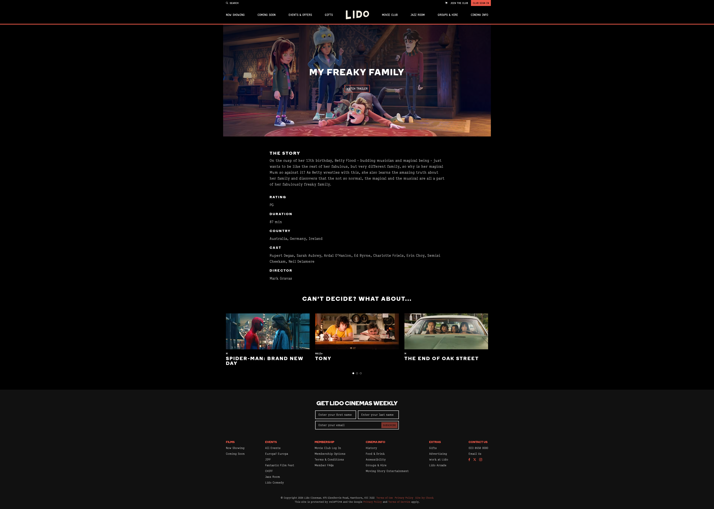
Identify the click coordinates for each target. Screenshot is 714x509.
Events (271, 442)
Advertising (438, 453)
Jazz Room (418, 14)
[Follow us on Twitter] (474, 460)
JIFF (268, 459)
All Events (273, 448)
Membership (324, 442)
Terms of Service (399, 501)
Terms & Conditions (329, 459)
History (371, 448)
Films (230, 442)
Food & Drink (375, 453)
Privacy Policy (404, 497)
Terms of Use (384, 497)
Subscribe (389, 425)
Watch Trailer (357, 88)
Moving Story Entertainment (387, 471)
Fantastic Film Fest (279, 465)
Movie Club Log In (328, 448)
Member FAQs (324, 465)
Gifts (329, 14)
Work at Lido (438, 459)
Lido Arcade (437, 465)
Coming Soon (267, 14)
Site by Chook (424, 497)
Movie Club (390, 14)
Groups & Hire (448, 14)
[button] (353, 373)
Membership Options (330, 453)
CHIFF (269, 471)
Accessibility (376, 459)
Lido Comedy (274, 482)
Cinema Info (479, 14)
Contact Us (478, 442)
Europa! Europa (276, 453)
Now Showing (235, 14)
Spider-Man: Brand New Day (265, 361)
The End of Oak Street (441, 358)
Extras (435, 442)
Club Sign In (481, 2)
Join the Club (459, 2)
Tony (323, 358)
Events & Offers (300, 14)
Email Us (475, 453)
